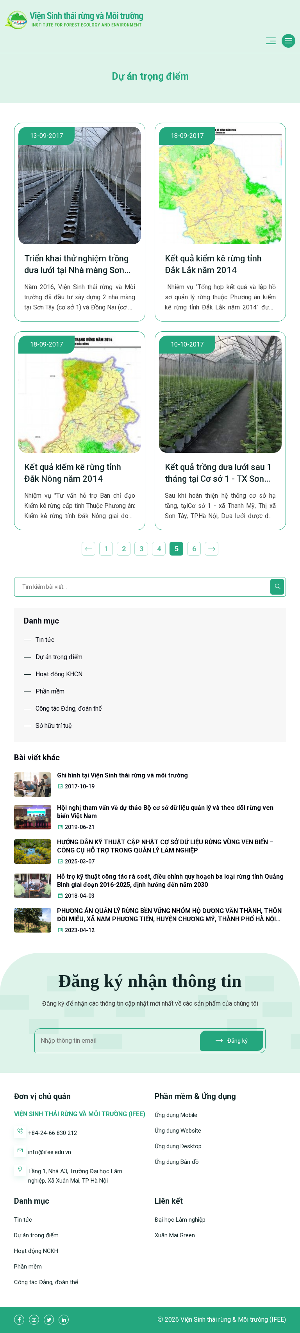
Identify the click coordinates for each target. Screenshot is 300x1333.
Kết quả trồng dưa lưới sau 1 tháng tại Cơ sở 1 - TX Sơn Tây (218, 473)
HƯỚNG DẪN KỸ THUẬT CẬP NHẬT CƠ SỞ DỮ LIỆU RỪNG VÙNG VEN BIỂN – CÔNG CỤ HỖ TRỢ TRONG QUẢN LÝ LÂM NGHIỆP (165, 846)
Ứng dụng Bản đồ (177, 1161)
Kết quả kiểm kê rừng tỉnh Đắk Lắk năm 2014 (213, 264)
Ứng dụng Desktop (178, 1146)
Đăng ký (237, 1040)
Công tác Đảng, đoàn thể (69, 708)
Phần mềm (50, 691)
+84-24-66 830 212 (52, 1132)
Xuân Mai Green (175, 1235)
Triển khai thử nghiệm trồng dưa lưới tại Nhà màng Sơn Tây (76, 265)
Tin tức (45, 639)
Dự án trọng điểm (59, 657)
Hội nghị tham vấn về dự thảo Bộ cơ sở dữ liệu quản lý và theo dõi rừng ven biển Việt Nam (165, 812)
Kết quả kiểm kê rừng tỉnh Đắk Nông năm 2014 (72, 473)
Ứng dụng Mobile (176, 1115)
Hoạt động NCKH (36, 1250)
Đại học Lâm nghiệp (180, 1219)
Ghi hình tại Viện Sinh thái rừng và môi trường (122, 775)
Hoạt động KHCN (59, 674)
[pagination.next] (211, 549)
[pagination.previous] (88, 549)
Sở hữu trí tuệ (53, 725)
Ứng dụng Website (178, 1130)
